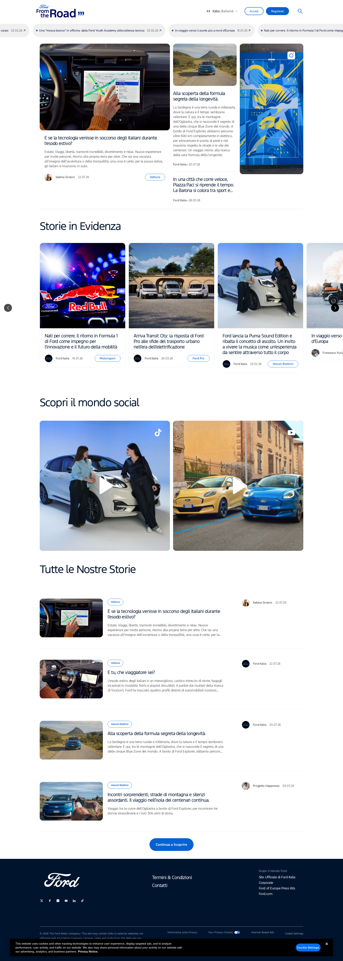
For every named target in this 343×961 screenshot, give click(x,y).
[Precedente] (8, 308)
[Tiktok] (82, 901)
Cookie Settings (308, 947)
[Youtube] (66, 901)
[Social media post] (271, 109)
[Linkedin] (74, 901)
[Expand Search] (300, 11)
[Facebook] (50, 901)
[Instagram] (58, 901)
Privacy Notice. (88, 951)
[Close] (326, 947)
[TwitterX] (42, 901)
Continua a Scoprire (171, 844)
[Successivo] (335, 308)
